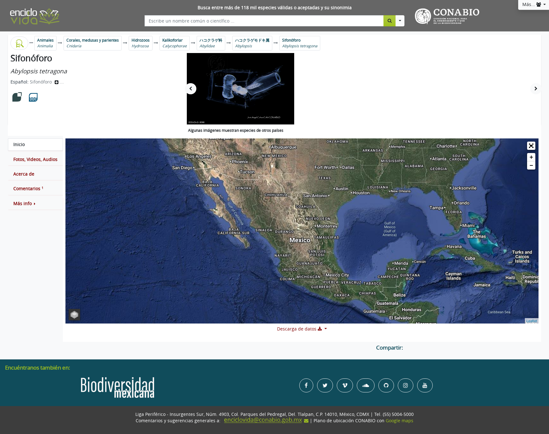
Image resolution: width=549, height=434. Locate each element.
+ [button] (531, 157)
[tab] (35, 144)
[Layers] (74, 314)
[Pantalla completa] (531, 146)
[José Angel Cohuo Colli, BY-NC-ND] (240, 88)
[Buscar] (389, 20)
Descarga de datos (297, 329)
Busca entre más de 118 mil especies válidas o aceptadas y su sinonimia (275, 7)
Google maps (399, 421)
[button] (35, 203)
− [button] (531, 165)
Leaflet (531, 320)
